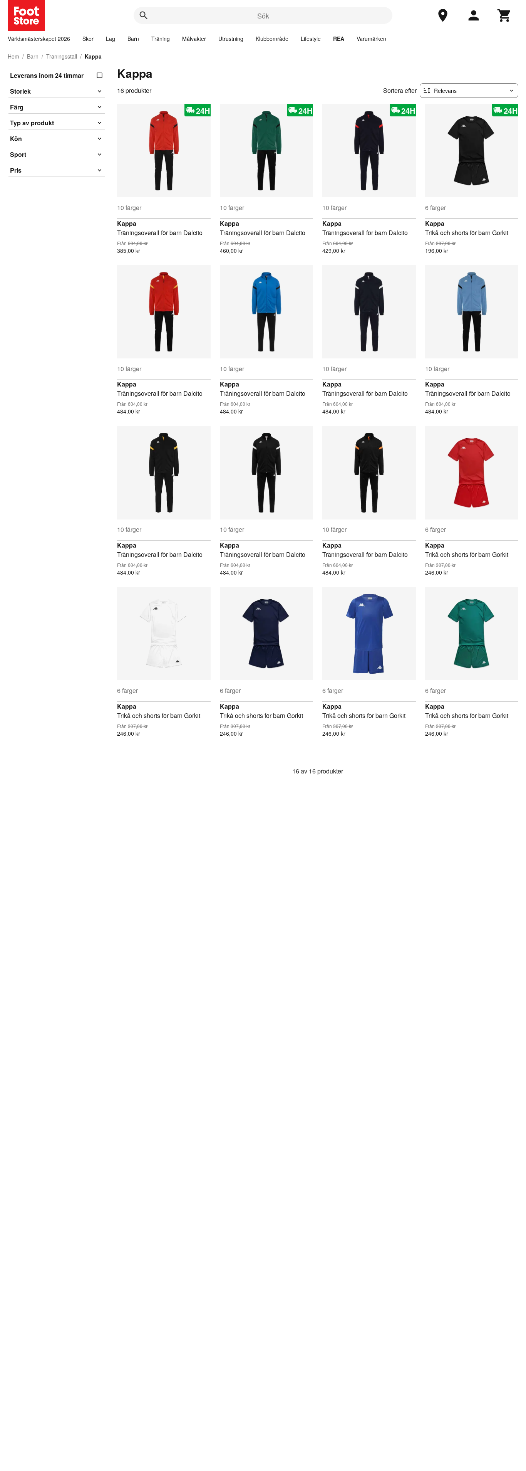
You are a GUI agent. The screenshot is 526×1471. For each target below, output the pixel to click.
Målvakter (194, 38)
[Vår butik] (443, 15)
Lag (110, 38)
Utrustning (230, 38)
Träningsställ (61, 56)
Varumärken (371, 38)
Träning (160, 38)
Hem (13, 56)
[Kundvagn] (504, 15)
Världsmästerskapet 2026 (39, 38)
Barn (133, 38)
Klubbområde (272, 38)
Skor (88, 38)
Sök (263, 15)
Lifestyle (311, 38)
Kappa (126, 223)
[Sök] (143, 15)
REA (338, 38)
